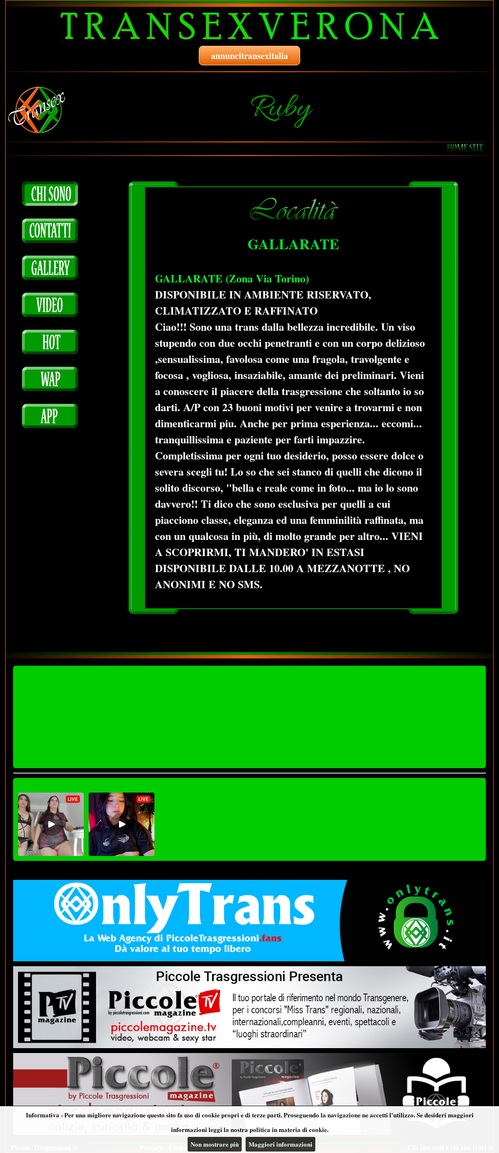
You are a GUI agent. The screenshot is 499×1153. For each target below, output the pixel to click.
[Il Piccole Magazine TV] (249, 1007)
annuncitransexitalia (249, 55)
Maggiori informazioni (280, 1144)
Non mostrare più (215, 1144)
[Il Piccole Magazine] (249, 1094)
